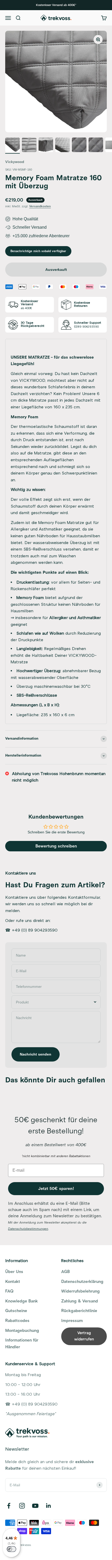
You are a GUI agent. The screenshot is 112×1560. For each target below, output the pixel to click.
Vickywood (14, 162)
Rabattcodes (17, 1320)
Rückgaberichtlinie (79, 1310)
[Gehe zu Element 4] (62, 146)
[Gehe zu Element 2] (29, 146)
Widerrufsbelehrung (80, 1291)
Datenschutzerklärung (82, 1281)
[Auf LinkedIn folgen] (48, 1505)
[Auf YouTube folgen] (35, 1505)
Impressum (72, 1320)
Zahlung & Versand (79, 1301)
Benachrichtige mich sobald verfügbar (38, 251)
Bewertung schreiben (56, 846)
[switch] (11, 1549)
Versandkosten (40, 206)
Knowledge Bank (21, 1301)
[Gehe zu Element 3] (46, 146)
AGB (65, 1271)
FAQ (9, 1291)
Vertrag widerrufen (84, 1336)
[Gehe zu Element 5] (79, 146)
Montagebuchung (22, 1330)
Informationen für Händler (21, 1344)
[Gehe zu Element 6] (96, 146)
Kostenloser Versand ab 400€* (56, 5)
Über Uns (14, 1271)
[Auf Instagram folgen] (22, 1505)
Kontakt (12, 1281)
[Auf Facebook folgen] (8, 1505)
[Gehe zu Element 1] (12, 146)
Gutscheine (16, 1310)
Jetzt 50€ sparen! (56, 1188)
